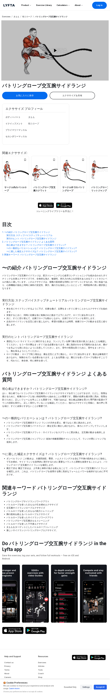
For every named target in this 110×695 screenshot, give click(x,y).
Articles (41, 666)
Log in (99, 5)
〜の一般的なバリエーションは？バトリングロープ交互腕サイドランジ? (41, 248)
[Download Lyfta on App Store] (46, 205)
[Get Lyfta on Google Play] (36, 630)
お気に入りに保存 (25, 95)
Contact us (9, 662)
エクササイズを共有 (72, 95)
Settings (86, 687)
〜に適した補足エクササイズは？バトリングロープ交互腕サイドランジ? (41, 251)
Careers (7, 677)
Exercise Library (44, 5)
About (77, 5)
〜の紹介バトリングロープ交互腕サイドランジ (27, 232)
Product (25, 5)
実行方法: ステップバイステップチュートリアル (29, 235)
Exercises (6, 17)
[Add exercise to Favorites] (25, 159)
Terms (7, 670)
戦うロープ (27, 17)
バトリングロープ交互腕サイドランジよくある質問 (29, 241)
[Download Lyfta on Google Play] (64, 205)
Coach (41, 673)
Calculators (62, 5)
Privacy (7, 666)
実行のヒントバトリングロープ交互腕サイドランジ (31, 238)
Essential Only (70, 687)
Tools (40, 670)
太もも (16, 17)
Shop (40, 677)
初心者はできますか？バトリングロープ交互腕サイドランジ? (36, 245)
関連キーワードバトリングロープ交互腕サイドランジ (30, 254)
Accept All (100, 687)
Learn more (14, 688)
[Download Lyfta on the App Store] (13, 630)
